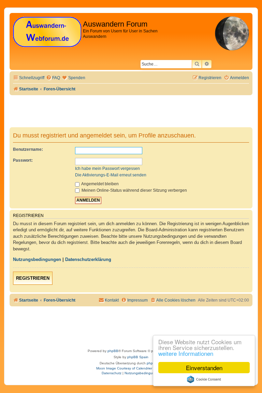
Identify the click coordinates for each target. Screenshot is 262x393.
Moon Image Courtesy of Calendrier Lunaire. (131, 368)
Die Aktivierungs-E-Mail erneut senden (110, 175)
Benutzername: (28, 149)
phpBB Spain (137, 357)
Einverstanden (204, 367)
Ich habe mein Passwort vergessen (107, 168)
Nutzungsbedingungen (37, 259)
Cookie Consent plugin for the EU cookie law (204, 379)
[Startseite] (47, 32)
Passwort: (23, 160)
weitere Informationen (185, 353)
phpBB (112, 351)
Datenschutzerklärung (88, 259)
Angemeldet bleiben (100, 183)
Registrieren (32, 278)
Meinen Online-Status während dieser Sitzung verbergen (134, 190)
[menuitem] (53, 78)
